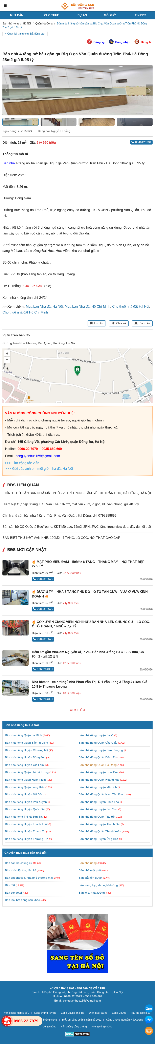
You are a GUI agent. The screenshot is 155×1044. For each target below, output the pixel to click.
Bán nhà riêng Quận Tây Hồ (97, 816)
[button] (149, 90)
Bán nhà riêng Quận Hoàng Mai (99, 779)
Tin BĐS (140, 15)
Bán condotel (13, 892)
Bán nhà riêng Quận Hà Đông (98, 764)
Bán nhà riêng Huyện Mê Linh (98, 787)
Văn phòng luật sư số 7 (16, 1012)
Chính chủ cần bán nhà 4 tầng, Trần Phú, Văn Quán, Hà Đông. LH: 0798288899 (59, 515)
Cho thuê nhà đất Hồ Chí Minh (25, 312)
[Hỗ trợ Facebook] (149, 1020)
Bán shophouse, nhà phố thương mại (29, 877)
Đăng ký (99, 42)
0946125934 (143, 142)
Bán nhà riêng (88, 863)
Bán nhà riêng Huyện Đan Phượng (101, 750)
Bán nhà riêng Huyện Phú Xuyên (26, 801)
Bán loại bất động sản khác (22, 899)
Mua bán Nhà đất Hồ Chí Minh (87, 306)
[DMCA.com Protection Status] (77, 1035)
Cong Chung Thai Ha (72, 1012)
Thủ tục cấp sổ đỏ (140, 1012)
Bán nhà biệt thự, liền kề (20, 870)
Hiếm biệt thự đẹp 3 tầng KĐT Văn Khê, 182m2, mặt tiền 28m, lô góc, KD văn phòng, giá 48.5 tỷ (70, 504)
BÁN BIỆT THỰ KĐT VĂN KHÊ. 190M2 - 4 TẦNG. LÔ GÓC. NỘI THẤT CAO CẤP (61, 537)
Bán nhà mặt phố (90, 870)
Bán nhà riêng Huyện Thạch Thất (26, 824)
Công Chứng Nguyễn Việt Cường (124, 1019)
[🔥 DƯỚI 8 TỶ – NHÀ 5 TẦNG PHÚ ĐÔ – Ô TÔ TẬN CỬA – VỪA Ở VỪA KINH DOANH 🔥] (15, 597)
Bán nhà (8, 163)
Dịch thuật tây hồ (98, 1012)
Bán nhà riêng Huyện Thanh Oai (100, 824)
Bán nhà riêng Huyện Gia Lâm (25, 764)
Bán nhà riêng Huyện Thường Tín (27, 838)
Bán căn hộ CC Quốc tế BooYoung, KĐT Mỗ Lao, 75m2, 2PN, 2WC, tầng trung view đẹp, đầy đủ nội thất (76, 526)
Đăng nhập (122, 42)
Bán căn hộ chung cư (18, 863)
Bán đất (10, 885)
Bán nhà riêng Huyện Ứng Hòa (99, 838)
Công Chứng (119, 1012)
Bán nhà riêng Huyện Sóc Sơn (98, 809)
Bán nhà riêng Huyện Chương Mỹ (27, 750)
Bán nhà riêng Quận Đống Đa (98, 757)
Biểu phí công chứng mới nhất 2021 (82, 1019)
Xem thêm (77, 709)
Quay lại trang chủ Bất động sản (26, 33)
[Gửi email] (149, 1031)
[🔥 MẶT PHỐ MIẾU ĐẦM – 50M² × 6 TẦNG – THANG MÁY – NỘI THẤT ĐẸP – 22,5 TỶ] (15, 567)
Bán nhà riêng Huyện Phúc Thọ (99, 801)
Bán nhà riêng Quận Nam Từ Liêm (101, 794)
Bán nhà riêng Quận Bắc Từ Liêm (27, 742)
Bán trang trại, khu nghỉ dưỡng (98, 885)
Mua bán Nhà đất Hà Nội (44, 306)
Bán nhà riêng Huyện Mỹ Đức (24, 794)
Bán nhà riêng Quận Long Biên (25, 787)
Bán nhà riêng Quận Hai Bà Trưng (27, 772)
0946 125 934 (32, 286)
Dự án (82, 15)
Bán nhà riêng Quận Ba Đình (24, 735)
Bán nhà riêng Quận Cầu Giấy (98, 742)
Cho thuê (51, 15)
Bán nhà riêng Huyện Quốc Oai (25, 809)
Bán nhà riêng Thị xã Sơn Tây (24, 816)
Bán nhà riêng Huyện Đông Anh (25, 757)
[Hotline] (7, 1021)
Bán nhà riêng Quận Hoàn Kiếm (26, 779)
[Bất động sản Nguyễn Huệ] (77, 6)
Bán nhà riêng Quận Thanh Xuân (100, 831)
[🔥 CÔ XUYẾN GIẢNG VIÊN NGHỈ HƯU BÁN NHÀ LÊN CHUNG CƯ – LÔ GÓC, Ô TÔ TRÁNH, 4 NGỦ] (15, 627)
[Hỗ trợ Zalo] (149, 1009)
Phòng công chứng (101, 1026)
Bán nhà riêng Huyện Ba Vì (96, 735)
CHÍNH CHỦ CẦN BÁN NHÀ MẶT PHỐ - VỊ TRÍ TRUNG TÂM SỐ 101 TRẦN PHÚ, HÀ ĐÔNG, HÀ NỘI (76, 493)
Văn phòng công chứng (74, 1026)
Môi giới (110, 15)
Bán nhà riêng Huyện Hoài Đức (99, 772)
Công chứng (49, 1026)
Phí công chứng (49, 1019)
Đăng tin (147, 42)
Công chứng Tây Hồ (45, 1012)
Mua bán (16, 15)
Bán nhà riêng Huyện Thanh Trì (25, 831)
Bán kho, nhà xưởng (92, 892)
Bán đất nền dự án (91, 877)
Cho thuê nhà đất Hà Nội (130, 306)
